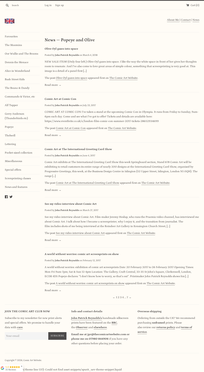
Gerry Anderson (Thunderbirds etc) (16, 116)
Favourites (11, 36)
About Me (173, 20)
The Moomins (13, 45)
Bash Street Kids (15, 79)
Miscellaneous (13, 161)
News (196, 20)
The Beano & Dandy (17, 88)
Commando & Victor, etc (20, 96)
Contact (186, 20)
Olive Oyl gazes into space (61, 48)
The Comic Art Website (123, 78)
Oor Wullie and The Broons (21, 53)
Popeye (9, 127)
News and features (16, 187)
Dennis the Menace (16, 62)
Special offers (13, 169)
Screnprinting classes (18, 178)
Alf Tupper (11, 105)
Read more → (53, 85)
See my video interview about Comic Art (71, 204)
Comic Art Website (32, 360)
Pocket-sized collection (18, 152)
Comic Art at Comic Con (60, 99)
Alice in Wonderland (17, 71)
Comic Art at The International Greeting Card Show (78, 149)
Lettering (10, 144)
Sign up (59, 5)
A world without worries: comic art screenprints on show (82, 254)
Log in (48, 5)
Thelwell (10, 135)
